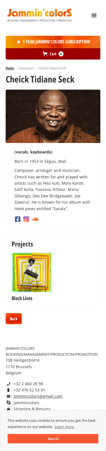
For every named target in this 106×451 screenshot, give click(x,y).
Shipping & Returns (32, 409)
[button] (94, 16)
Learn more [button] (64, 426)
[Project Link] (32, 272)
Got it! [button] (53, 438)
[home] (39, 15)
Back (14, 318)
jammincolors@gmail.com (38, 396)
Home (10, 68)
